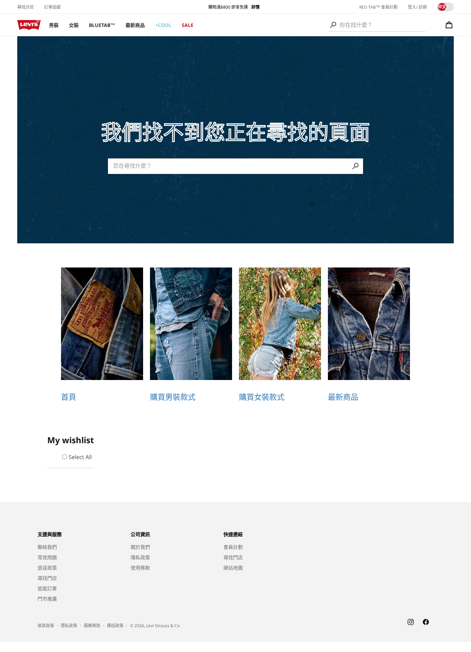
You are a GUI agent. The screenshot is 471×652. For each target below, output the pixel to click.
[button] (449, 24)
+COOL (163, 25)
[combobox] (377, 25)
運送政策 (115, 626)
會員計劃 (233, 547)
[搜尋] (333, 25)
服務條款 (92, 626)
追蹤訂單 (47, 588)
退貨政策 (47, 567)
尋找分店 (25, 7)
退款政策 (46, 626)
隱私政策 (140, 557)
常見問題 (47, 557)
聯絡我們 (47, 547)
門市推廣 (47, 598)
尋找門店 (47, 578)
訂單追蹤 (52, 7)
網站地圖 (233, 567)
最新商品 (135, 25)
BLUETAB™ (102, 25)
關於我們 (140, 547)
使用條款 (140, 567)
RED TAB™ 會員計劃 (378, 7)
